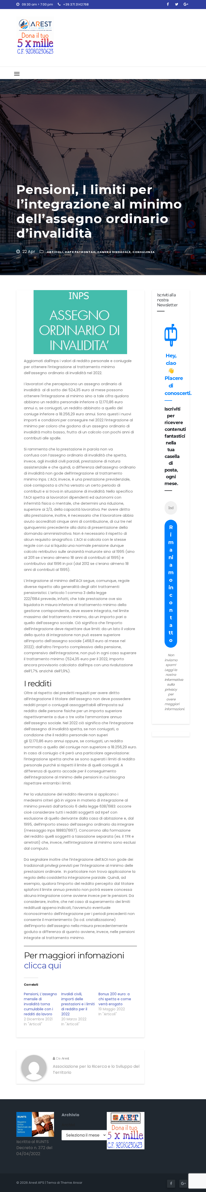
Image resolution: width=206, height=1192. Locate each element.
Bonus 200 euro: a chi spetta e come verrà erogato (114, 999)
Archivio (70, 1115)
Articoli (55, 252)
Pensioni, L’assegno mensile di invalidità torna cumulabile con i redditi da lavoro (40, 1004)
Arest (65, 1058)
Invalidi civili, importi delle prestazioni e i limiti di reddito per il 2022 (78, 1004)
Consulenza (143, 252)
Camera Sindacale (114, 252)
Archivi (68, 1125)
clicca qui (42, 965)
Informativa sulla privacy (174, 684)
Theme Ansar (71, 1182)
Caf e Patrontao (80, 252)
